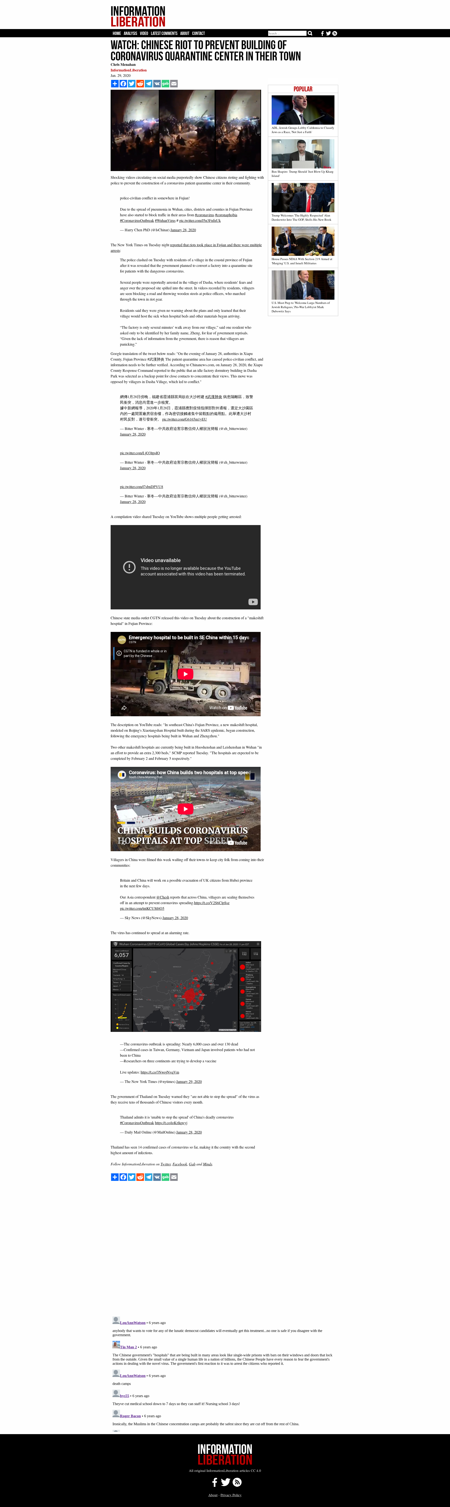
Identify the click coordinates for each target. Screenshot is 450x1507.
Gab (192, 1163)
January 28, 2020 (183, 229)
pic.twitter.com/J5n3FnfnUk (200, 220)
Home (117, 33)
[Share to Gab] (165, 83)
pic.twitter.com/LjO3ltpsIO (140, 452)
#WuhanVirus (165, 220)
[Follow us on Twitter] (225, 1485)
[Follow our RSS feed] (237, 1485)
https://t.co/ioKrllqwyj (171, 1122)
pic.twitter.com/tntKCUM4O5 (142, 908)
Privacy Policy (231, 1494)
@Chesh (162, 897)
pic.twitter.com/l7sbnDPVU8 (141, 486)
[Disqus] (224, 1253)
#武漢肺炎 (213, 396)
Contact (198, 33)
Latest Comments (164, 33)
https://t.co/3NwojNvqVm (160, 1072)
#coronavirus (204, 214)
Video (144, 33)
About (184, 33)
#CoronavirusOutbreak (137, 220)
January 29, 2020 (189, 1081)
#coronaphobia (226, 214)
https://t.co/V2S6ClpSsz (211, 902)
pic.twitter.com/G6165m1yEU (184, 419)
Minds (207, 1163)
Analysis (130, 33)
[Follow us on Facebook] (213, 1485)
